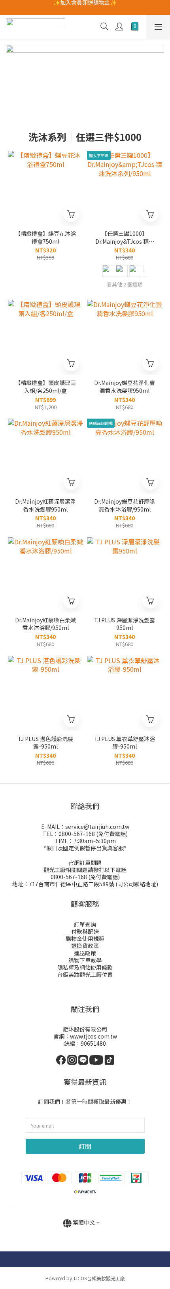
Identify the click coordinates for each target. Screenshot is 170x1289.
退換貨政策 (85, 946)
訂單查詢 (85, 924)
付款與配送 (85, 931)
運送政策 (85, 953)
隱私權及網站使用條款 (85, 967)
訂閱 (85, 1146)
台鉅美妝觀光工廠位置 (85, 974)
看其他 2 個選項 (125, 284)
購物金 (74, 938)
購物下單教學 (85, 960)
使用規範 (93, 938)
